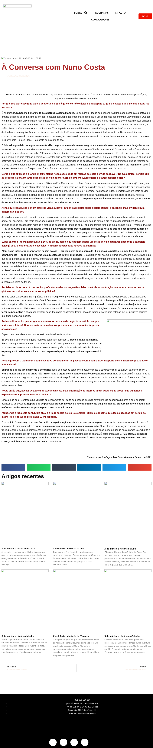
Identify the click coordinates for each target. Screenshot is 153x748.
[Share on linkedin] (89, 467)
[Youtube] (84, 742)
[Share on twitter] (114, 467)
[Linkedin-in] (74, 742)
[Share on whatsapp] (39, 467)
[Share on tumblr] (64, 467)
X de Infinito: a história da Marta (18, 549)
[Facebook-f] (63, 742)
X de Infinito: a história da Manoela (71, 636)
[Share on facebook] (13, 467)
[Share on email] (140, 467)
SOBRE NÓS (81, 13)
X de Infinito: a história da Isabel (17, 636)
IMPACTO (120, 13)
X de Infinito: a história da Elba (120, 549)
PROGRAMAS (101, 13)
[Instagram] (53, 742)
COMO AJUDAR (100, 20)
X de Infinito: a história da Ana (68, 549)
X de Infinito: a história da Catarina (122, 636)
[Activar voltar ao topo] (147, 742)
